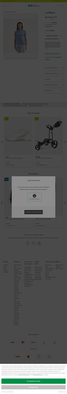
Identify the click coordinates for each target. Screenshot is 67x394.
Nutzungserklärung (37, 374)
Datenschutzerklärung (23, 374)
